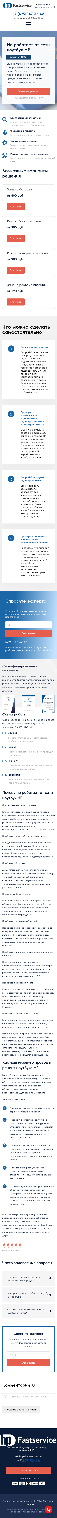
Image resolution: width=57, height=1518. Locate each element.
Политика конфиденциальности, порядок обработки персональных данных (28, 1510)
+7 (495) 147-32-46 (23, 727)
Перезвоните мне (28, 1470)
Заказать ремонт (28, 91)
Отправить (28, 633)
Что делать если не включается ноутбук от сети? (25, 1311)
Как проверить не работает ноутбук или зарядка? (28, 1294)
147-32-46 (16, 642)
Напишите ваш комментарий (29, 1396)
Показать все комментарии (21, 1409)
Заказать (16, 206)
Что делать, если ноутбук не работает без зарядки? (23, 1278)
